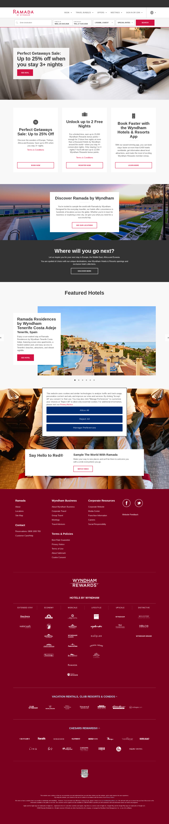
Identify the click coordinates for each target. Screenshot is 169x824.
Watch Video (83, 469)
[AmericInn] (73, 646)
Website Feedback (130, 514)
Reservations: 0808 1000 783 (28, 531)
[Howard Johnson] (49, 646)
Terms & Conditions (35, 150)
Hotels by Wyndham (84, 597)
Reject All (84, 419)
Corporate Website (96, 507)
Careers (91, 520)
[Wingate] (73, 627)
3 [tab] (82, 380)
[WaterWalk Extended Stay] (25, 627)
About (17, 507)
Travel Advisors (58, 524)
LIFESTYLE (96, 608)
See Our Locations (84, 225)
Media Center (94, 511)
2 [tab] (78, 380)
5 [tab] (90, 380)
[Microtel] (49, 636)
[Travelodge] (49, 655)
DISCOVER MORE (84, 271)
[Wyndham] (120, 617)
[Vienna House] (96, 646)
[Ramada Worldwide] (73, 665)
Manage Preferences (84, 427)
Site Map (19, 515)
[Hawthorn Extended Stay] (25, 617)
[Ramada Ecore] (73, 675)
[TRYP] (96, 617)
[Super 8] (49, 627)
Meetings (56, 520)
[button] (84, 696)
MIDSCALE (72, 608)
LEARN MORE (133, 165)
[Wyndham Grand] (144, 636)
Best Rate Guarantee (61, 540)
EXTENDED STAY (25, 608)
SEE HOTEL (25, 358)
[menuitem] (68, 12)
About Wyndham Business (63, 507)
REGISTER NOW (84, 165)
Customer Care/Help (24, 535)
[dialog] (84, 412)
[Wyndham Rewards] (84, 583)
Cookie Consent (59, 557)
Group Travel (57, 515)
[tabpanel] (35, 140)
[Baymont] (73, 655)
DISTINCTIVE (144, 608)
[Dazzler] (96, 636)
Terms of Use (57, 549)
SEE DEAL (25, 73)
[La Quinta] (73, 617)
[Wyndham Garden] (73, 636)
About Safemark (59, 553)
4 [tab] (86, 380)
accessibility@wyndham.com (110, 800)
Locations (19, 511)
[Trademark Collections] (120, 627)
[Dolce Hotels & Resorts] (144, 627)
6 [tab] (94, 380)
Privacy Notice (58, 544)
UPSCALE (120, 608)
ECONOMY (49, 608)
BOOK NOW (35, 165)
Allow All (84, 410)
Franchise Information (97, 515)
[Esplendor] (96, 627)
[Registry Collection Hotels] (144, 617)
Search (145, 23)
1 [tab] (75, 380)
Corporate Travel (59, 511)
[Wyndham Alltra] (96, 655)
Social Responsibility (97, 524)
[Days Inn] (49, 617)
